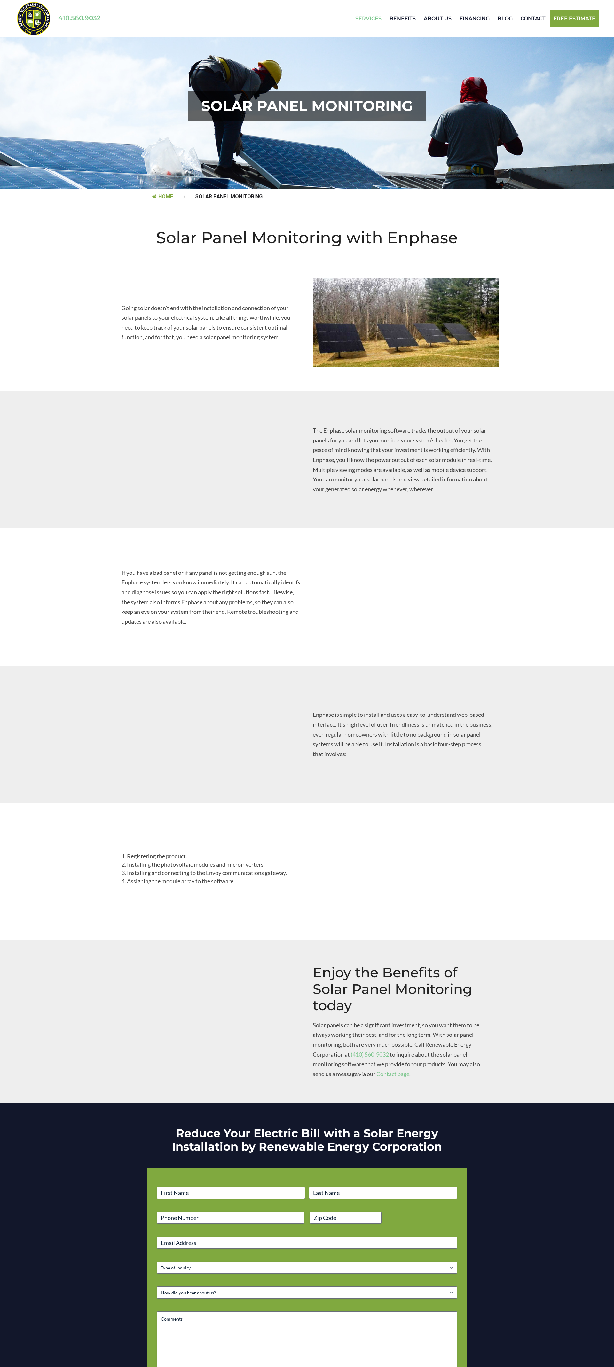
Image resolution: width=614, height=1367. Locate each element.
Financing (475, 18)
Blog (505, 18)
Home (164, 208)
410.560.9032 (85, 18)
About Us (438, 18)
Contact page (392, 1085)
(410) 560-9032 (370, 1065)
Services (368, 18)
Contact (533, 18)
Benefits (403, 18)
